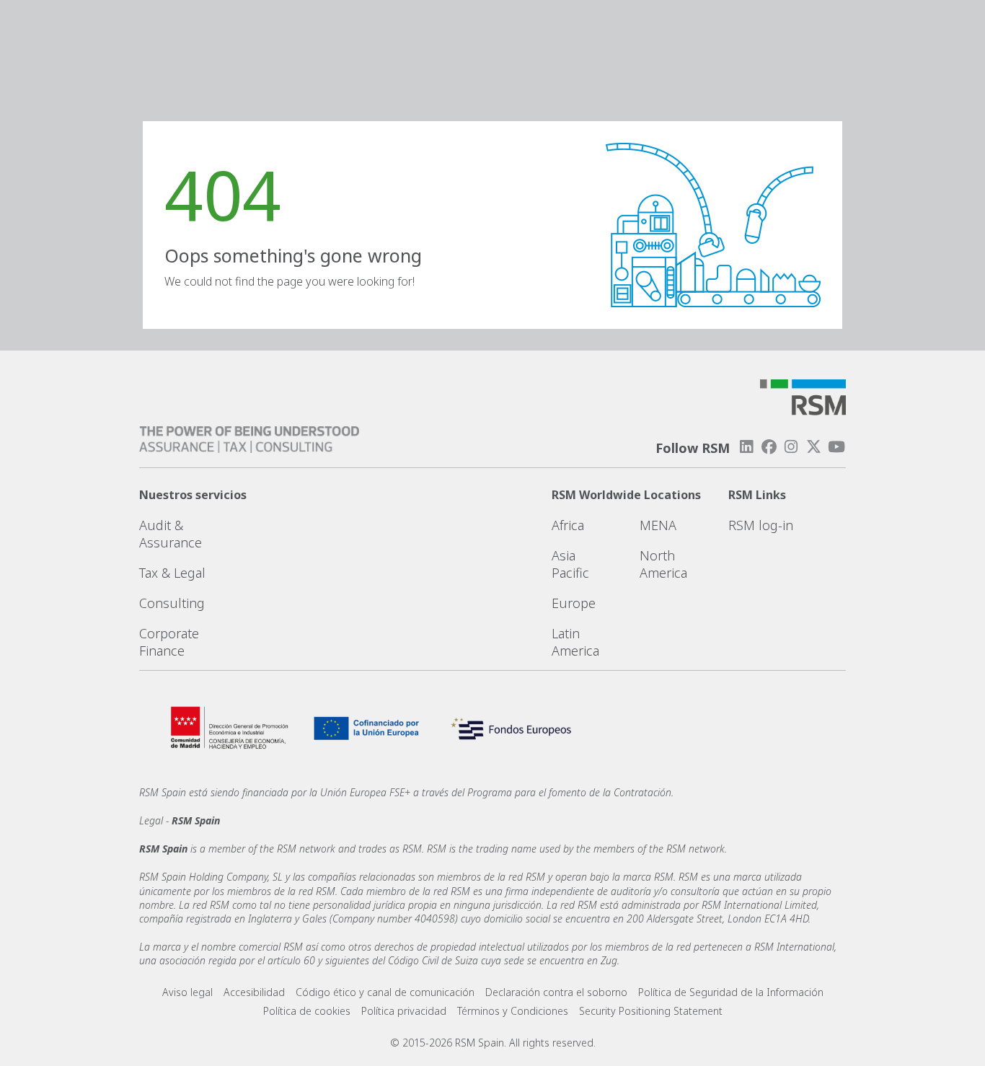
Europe (574, 603)
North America (663, 564)
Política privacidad (403, 1011)
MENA (658, 525)
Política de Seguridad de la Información (730, 992)
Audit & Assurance (170, 533)
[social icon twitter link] (814, 446)
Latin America (575, 642)
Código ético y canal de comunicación (385, 992)
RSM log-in (760, 525)
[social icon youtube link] (836, 446)
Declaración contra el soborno (556, 992)
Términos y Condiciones (512, 1011)
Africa (568, 525)
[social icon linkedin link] (746, 446)
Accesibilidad (254, 992)
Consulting (172, 603)
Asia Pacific (570, 564)
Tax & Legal (172, 572)
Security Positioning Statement (651, 1011)
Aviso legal (187, 992)
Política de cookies (306, 1011)
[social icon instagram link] (791, 446)
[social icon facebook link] (768, 446)
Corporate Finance (169, 642)
